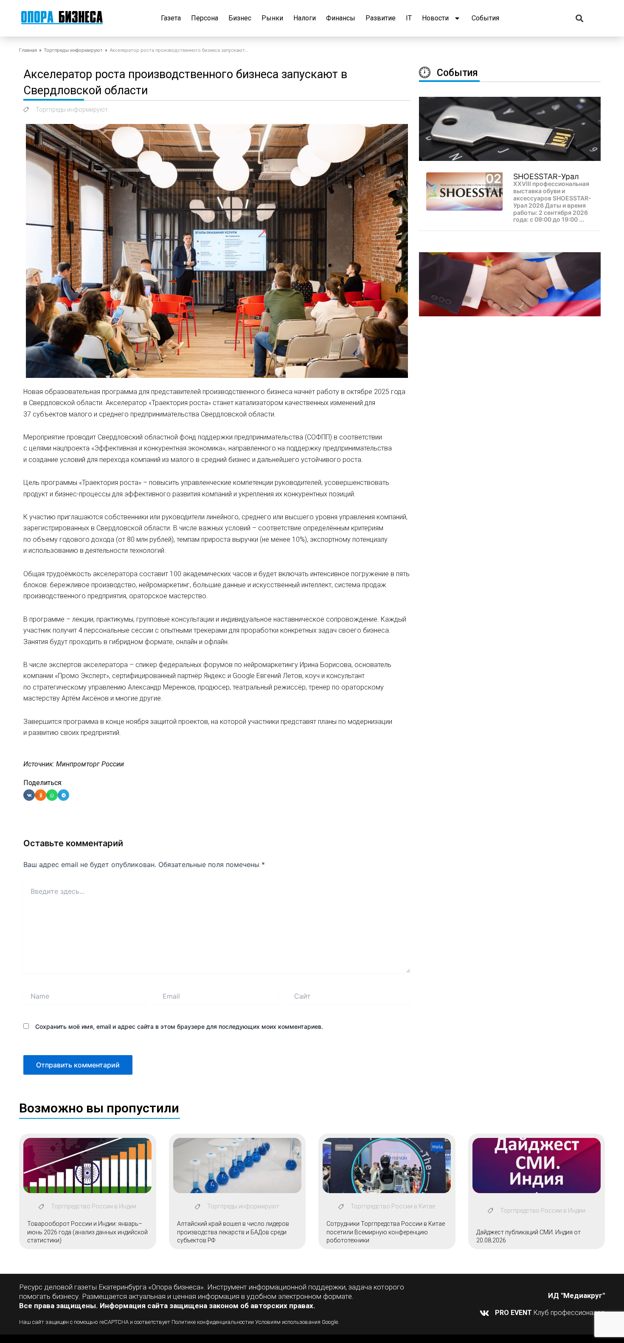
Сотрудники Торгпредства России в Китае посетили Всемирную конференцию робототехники (385, 1232)
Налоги (304, 18)
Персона (204, 18)
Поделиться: (42, 783)
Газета (171, 18)
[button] (580, 18)
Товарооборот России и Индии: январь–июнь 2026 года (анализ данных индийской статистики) (87, 1232)
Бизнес (239, 18)
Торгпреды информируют (73, 50)
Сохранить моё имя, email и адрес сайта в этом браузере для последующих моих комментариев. (179, 1026)
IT (409, 18)
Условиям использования (287, 1322)
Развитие (380, 18)
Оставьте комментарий (73, 843)
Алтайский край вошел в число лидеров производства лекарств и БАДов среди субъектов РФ (233, 1232)
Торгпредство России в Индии (93, 1206)
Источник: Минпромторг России (73, 764)
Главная (28, 50)
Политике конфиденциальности (211, 1322)
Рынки (272, 18)
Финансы (340, 18)
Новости (435, 18)
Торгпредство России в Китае (393, 1206)
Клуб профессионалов (550, 1313)
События (485, 18)
